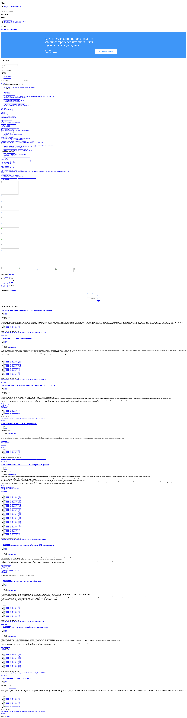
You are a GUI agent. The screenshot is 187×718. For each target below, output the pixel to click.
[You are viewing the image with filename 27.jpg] (12, 521)
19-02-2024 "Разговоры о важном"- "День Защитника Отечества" (27, 310)
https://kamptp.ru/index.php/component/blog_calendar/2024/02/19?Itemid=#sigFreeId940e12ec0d (23, 539)
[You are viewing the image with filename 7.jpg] (12, 372)
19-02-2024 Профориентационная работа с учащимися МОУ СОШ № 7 (29, 385)
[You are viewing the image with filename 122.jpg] (12, 365)
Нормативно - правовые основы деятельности (15, 21)
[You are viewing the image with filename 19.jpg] (12, 509)
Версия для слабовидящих (11, 29)
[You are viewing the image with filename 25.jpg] (12, 518)
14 (4, 283)
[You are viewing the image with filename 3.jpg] (12, 369)
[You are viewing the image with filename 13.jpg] (12, 366)
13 (3, 283)
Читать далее (4, 335)
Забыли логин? (7, 78)
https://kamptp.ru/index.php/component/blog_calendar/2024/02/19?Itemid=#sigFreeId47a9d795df (23, 379)
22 (7, 285)
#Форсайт (3, 489)
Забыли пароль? (7, 76)
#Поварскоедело (5, 649)
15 (7, 283)
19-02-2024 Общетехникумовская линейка (17, 338)
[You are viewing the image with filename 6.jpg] (12, 327)
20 (3, 285)
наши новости (12, 319)
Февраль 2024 (7, 277)
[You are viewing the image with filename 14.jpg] (12, 502)
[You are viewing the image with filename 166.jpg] (12, 505)
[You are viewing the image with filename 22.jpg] (12, 514)
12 (1, 283)
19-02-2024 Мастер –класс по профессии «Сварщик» (21, 581)
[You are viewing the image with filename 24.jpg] (12, 517)
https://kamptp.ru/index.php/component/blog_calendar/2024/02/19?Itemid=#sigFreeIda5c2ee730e (23, 418)
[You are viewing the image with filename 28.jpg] (12, 522)
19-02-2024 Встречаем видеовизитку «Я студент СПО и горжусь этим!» (28, 545)
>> (13, 277)
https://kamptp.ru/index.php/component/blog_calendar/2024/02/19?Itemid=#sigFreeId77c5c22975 (23, 332)
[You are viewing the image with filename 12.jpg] (12, 364)
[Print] (5, 313)
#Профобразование (5, 566)
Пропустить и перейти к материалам (13, 6)
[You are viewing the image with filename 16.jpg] (12, 504)
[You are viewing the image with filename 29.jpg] (12, 523)
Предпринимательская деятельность (13, 22)
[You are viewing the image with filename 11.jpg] (12, 362)
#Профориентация (5, 404)
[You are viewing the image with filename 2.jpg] (12, 368)
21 (4, 285)
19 (1, 285)
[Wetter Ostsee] (98, 301)
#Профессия (4, 571)
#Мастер (3, 648)
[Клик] (11, 274)
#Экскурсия (4, 405)
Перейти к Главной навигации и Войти (13, 7)
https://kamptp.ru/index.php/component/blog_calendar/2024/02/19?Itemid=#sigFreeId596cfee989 (23, 711)
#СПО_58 (3, 567)
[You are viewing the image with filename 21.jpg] (12, 513)
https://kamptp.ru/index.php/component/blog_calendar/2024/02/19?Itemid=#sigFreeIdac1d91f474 (23, 621)
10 (12, 282)
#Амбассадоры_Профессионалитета (10, 488)
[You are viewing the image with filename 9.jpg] (12, 374)
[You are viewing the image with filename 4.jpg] (12, 453)
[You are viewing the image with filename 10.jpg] (12, 361)
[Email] (5, 314)
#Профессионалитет (6, 485)
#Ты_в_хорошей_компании (7, 487)
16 (9, 283)
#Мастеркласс (4, 406)
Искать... (3, 80)
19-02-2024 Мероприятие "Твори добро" (16, 678)
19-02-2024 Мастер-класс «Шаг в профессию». (19, 424)
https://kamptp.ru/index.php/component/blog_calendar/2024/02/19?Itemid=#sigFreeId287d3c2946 (23, 459)
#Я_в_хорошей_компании (7, 569)
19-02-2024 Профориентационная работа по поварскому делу (25, 627)
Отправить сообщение (106, 51)
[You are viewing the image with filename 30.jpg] (12, 526)
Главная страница (8, 20)
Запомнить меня (6, 70)
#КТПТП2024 (4, 407)
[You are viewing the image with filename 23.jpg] (12, 515)
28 (4, 286)
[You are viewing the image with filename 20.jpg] (12, 512)
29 (7, 286)
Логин (3, 65)
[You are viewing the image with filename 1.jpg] (12, 326)
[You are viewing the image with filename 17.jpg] (12, 506)
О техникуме (7, 24)
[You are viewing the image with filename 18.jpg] (12, 508)
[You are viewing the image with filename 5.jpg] (12, 370)
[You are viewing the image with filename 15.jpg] (12, 661)
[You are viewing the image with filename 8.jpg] (12, 373)
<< (1, 277)
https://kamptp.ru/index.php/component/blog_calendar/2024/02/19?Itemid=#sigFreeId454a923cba (23, 673)
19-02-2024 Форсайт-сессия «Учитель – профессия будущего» (25, 465)
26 (1, 286)
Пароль (3, 67)
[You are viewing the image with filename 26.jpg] (12, 519)
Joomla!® (9, 716)
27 (3, 286)
